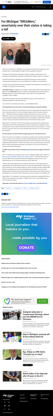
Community (4, 16)
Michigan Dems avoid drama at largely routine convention (15, 263)
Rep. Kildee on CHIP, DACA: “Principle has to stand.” (34, 353)
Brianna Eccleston (26, 378)
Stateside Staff (14, 33)
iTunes (26, 183)
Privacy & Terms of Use (45, 395)
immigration (17, 188)
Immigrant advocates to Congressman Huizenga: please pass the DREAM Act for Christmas (36, 315)
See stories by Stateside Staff (9, 207)
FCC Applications (44, 398)
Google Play (31, 183)
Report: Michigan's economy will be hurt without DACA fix (36, 335)
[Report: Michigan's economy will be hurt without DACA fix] (12, 337)
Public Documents (24, 401)
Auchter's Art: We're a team (8, 282)
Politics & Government (27, 332)
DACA (31, 156)
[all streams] (51, 7)
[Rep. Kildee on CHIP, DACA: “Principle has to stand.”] (12, 354)
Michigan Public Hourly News (33, 395)
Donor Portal (38, 2)
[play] (4, 7)
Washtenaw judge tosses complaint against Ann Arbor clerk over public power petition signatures (25, 277)
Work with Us (22, 398)
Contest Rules (33, 398)
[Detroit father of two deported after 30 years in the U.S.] (12, 376)
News (24, 309)
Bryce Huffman (26, 321)
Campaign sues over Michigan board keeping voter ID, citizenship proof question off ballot (24, 287)
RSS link (44, 183)
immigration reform (34, 188)
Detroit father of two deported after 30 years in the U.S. (35, 374)
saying (28, 149)
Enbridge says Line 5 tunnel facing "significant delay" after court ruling (19, 268)
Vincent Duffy (25, 339)
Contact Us (22, 395)
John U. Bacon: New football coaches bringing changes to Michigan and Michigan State (23, 273)
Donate (47, 2)
